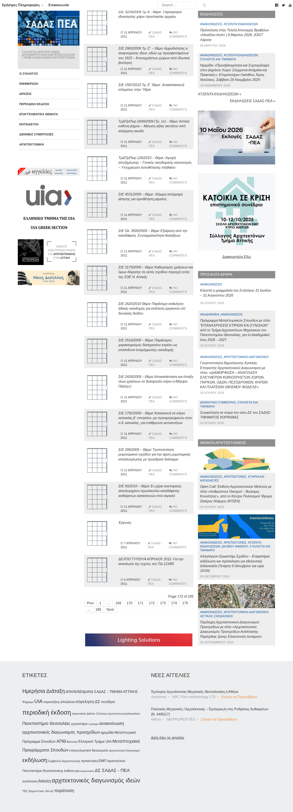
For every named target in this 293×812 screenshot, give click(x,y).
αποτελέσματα (79, 691)
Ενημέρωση (28, 83)
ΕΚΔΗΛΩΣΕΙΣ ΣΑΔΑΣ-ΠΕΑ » (252, 101)
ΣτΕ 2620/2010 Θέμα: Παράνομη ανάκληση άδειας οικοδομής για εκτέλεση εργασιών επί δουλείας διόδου (151, 308)
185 (98, 609)
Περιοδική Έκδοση (34, 104)
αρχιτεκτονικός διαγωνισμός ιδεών (96, 780)
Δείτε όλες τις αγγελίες (167, 737)
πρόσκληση (89, 761)
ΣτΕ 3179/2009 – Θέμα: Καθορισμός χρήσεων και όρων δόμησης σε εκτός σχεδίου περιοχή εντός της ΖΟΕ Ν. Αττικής (155, 272)
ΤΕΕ (24, 791)
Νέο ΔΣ (49, 791)
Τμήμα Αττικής (36, 791)
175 (185, 603)
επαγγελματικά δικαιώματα (88, 750)
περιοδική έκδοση (46, 712)
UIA (38, 701)
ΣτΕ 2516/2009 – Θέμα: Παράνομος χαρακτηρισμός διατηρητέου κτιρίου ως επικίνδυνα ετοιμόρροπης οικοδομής (147, 345)
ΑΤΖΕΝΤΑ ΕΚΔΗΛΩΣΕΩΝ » (219, 94)
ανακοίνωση (111, 723)
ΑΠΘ (61, 741)
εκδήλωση (34, 760)
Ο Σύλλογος (28, 73)
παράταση (64, 790)
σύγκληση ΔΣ (88, 701)
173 (163, 603)
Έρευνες (124, 522)
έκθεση (69, 771)
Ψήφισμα (27, 702)
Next (110, 609)
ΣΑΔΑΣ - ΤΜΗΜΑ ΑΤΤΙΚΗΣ (116, 691)
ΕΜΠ (102, 761)
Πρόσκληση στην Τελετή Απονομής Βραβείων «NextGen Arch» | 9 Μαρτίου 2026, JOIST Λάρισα (234, 35)
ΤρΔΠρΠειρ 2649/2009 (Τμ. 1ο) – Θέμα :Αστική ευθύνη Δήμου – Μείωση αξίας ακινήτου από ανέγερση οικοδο (153, 126)
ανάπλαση (29, 781)
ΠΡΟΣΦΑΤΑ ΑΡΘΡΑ (216, 275)
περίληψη (93, 724)
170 (129, 603)
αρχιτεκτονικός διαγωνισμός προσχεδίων (61, 732)
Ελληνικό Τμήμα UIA (95, 741)
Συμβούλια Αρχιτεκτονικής (64, 761)
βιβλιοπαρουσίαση (84, 771)
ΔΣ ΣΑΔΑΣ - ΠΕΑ (112, 770)
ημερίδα (107, 732)
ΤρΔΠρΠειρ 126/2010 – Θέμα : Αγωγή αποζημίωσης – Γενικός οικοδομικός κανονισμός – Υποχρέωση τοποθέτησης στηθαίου (155, 162)
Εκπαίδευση (28, 124)
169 (118, 603)
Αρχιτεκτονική (31, 144)
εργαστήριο (79, 724)
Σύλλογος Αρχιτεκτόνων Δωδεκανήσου (118, 713)
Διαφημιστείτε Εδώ (236, 257)
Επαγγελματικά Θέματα (38, 114)
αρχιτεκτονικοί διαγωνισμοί (124, 750)
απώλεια (67, 702)
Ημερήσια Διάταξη (43, 691)
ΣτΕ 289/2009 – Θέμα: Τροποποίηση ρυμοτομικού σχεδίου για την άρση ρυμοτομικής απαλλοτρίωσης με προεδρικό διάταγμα (154, 454)
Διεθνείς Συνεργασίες (36, 134)
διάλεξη (44, 781)
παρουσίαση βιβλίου (83, 713)
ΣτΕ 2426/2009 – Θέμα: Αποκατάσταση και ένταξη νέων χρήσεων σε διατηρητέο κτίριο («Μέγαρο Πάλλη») (155, 381)
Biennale (72, 741)
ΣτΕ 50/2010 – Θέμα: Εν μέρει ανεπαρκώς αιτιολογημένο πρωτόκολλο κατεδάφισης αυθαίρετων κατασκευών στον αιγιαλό (149, 491)
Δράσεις (25, 93)
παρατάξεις (51, 702)
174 (174, 603)
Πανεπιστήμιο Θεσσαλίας (46, 723)
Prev (90, 603)
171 (140, 603)
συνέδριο (108, 702)
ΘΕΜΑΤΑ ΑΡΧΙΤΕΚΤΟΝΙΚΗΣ (223, 443)
